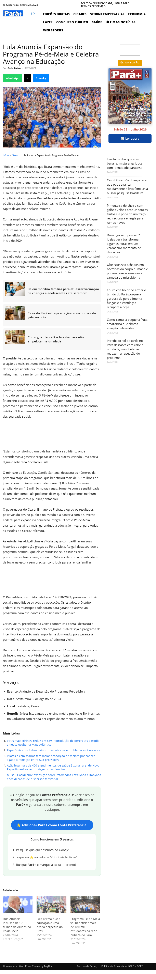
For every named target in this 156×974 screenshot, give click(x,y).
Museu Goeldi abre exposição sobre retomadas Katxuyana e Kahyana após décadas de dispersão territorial (54, 777)
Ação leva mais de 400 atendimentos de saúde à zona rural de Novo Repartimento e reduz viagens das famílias (53, 767)
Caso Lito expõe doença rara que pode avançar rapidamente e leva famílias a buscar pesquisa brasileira (127, 186)
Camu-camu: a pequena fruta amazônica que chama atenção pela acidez (127, 324)
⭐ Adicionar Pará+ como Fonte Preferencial (52, 825)
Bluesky (41, 78)
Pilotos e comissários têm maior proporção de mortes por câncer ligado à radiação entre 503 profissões (51, 758)
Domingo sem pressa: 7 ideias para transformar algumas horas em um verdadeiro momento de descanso (124, 243)
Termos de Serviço (87, 966)
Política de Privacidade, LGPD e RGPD (122, 966)
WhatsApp (12, 78)
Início (6, 155)
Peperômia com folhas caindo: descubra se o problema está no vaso (53, 750)
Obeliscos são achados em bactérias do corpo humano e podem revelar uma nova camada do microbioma (127, 271)
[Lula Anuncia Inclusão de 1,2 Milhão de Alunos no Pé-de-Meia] (17, 904)
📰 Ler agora (130, 138)
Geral (15, 155)
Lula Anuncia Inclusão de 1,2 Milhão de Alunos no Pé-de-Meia (17, 925)
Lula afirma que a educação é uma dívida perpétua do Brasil (50, 925)
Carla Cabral (14, 67)
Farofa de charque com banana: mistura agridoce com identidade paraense (124, 163)
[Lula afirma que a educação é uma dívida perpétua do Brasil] (51, 904)
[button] (33, 14)
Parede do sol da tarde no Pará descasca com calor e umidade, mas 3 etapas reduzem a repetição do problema (125, 349)
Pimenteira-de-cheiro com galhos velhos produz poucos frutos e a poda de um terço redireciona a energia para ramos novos (127, 214)
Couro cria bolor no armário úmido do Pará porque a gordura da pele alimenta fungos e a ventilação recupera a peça (126, 298)
